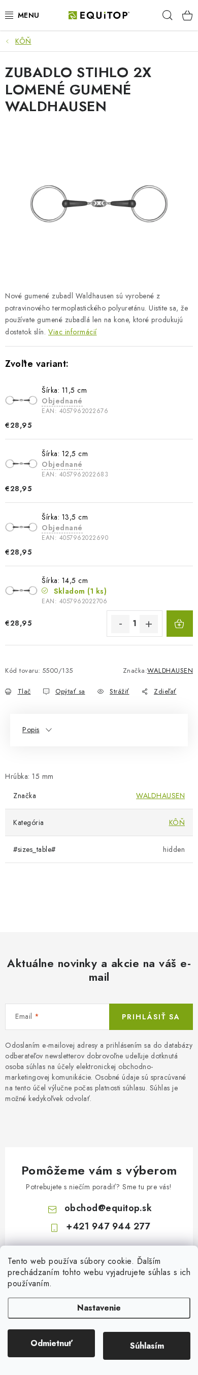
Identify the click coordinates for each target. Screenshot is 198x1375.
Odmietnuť (51, 1343)
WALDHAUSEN (170, 670)
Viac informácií (72, 332)
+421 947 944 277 (108, 1226)
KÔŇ (177, 822)
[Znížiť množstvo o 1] (120, 624)
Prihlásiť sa (151, 1017)
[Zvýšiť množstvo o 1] (149, 624)
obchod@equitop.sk (108, 1208)
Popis (31, 730)
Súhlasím (147, 1346)
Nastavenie (99, 1308)
